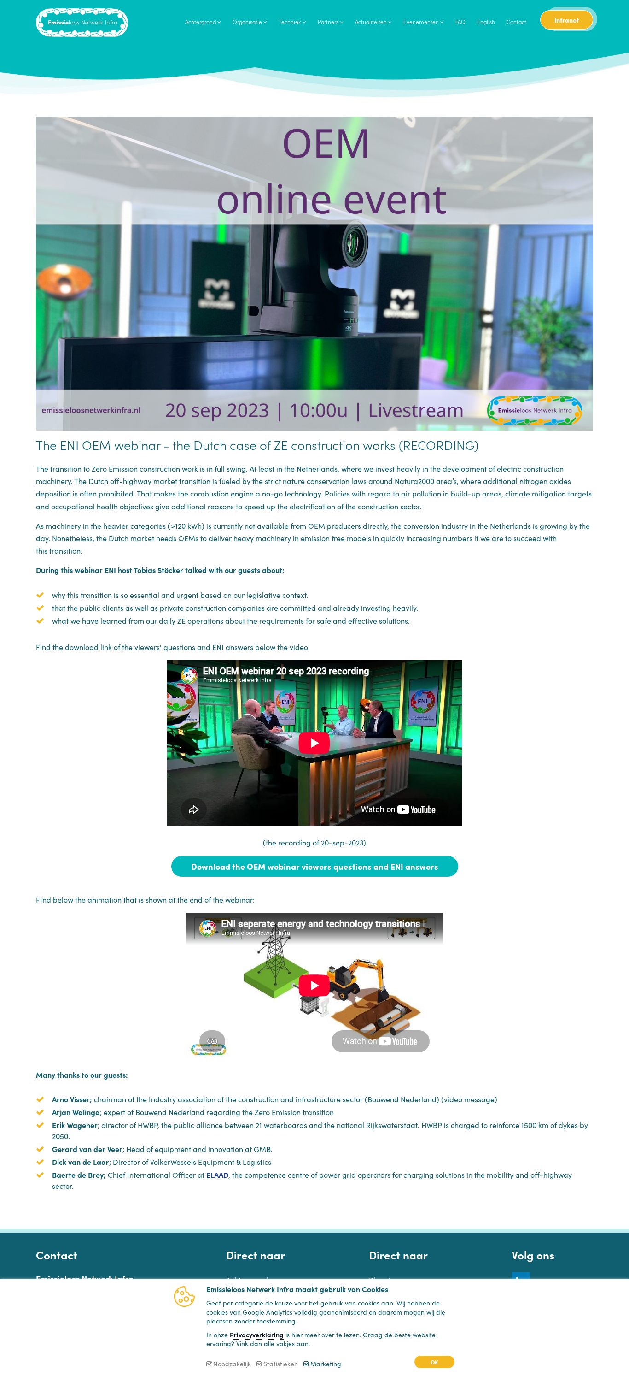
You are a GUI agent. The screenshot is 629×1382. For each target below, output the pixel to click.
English (486, 21)
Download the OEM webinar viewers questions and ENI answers (314, 866)
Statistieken (280, 1363)
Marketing (325, 1363)
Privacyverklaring (257, 1334)
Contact (516, 21)
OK (434, 1362)
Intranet (566, 19)
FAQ (460, 21)
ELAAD (217, 1174)
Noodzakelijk (232, 1363)
